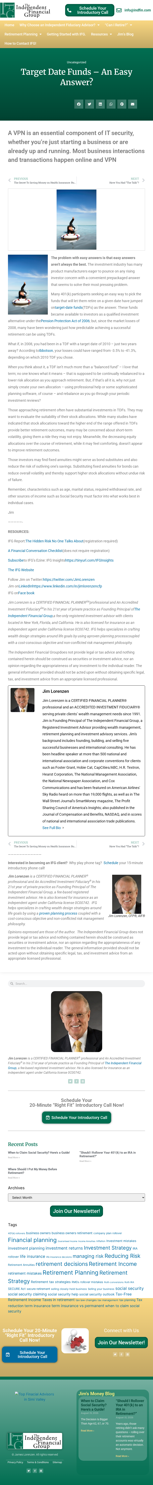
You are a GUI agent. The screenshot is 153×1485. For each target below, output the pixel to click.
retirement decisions (62, 1264)
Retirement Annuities (21, 1264)
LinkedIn (25, 586)
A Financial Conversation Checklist (35, 551)
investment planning (26, 1248)
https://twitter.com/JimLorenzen (69, 580)
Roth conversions (114, 1282)
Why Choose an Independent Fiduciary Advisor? (57, 25)
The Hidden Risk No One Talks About (54, 541)
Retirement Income (113, 1264)
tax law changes (86, 1300)
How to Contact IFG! (20, 43)
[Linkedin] (82, 1081)
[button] (78, 104)
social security (129, 1288)
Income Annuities (86, 1241)
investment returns (64, 1248)
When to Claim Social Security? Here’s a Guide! (39, 1152)
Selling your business (101, 1288)
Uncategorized (76, 62)
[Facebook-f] (76, 1081)
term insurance (38, 1305)
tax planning (127, 1300)
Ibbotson (46, 351)
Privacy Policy (15, 1462)
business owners (38, 1233)
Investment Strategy (108, 1248)
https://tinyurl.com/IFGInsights (89, 560)
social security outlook (97, 1294)
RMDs (75, 1282)
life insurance (32, 1256)
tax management (108, 1300)
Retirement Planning (21, 34)
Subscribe (16, 560)
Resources (99, 34)
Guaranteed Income (67, 1241)
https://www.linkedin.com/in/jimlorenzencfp (67, 586)
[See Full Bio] (63, 827)
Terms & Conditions (38, 1462)
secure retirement (38, 1288)
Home (9, 25)
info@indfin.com (138, 10)
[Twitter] (70, 1081)
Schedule (110, 863)
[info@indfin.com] (119, 10)
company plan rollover (107, 1233)
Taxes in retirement (58, 1300)
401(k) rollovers (16, 1233)
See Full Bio (51, 828)
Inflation (100, 1241)
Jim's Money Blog (96, 1393)
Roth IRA (129, 1282)
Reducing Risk (122, 1256)
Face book (26, 593)
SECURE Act (17, 1289)
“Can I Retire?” (116, 25)
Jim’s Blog (125, 34)
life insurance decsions (59, 1256)
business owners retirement (72, 1233)
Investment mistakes (121, 1241)
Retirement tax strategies (51, 1282)
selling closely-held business (69, 1288)
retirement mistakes (25, 1273)
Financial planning (32, 1239)
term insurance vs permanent (78, 1305)
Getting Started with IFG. (66, 34)
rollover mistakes (91, 1282)
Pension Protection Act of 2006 (65, 321)
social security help (63, 1294)
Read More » (14, 1157)
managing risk (88, 1256)
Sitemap (57, 1462)
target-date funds (68, 308)
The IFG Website (21, 570)
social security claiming (27, 1294)
